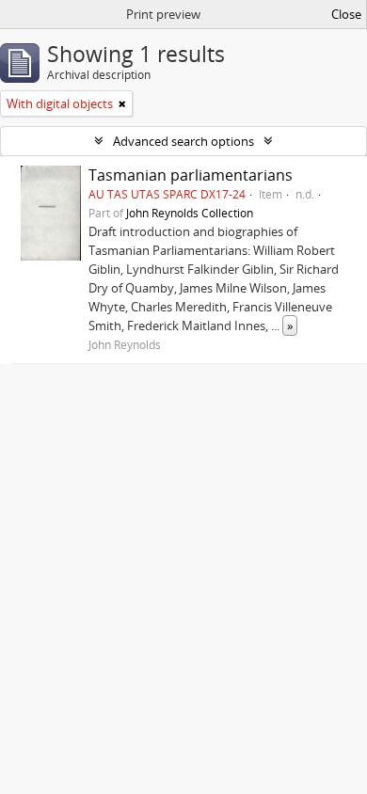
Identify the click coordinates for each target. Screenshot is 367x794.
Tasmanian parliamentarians (190, 175)
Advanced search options (183, 141)
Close (346, 14)
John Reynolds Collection (189, 212)
